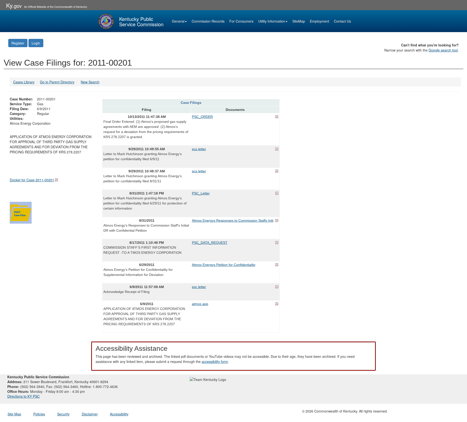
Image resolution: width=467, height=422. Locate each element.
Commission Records (208, 21)
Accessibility (119, 414)
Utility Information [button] (271, 21)
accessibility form (215, 361)
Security (63, 414)
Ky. (14, 5)
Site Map (14, 414)
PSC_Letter (201, 193)
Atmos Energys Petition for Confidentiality (223, 265)
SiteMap (298, 21)
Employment (319, 21)
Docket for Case (32, 179)
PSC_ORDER (202, 117)
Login (36, 43)
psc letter (199, 287)
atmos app (200, 304)
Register (17, 43)
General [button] (178, 21)
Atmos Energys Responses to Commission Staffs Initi (232, 220)
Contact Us (342, 21)
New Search (90, 81)
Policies (39, 414)
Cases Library (24, 81)
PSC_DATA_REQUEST (209, 243)
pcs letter (199, 149)
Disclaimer (90, 414)
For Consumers (241, 21)
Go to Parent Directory (57, 81)
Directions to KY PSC (23, 396)
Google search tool (443, 50)
